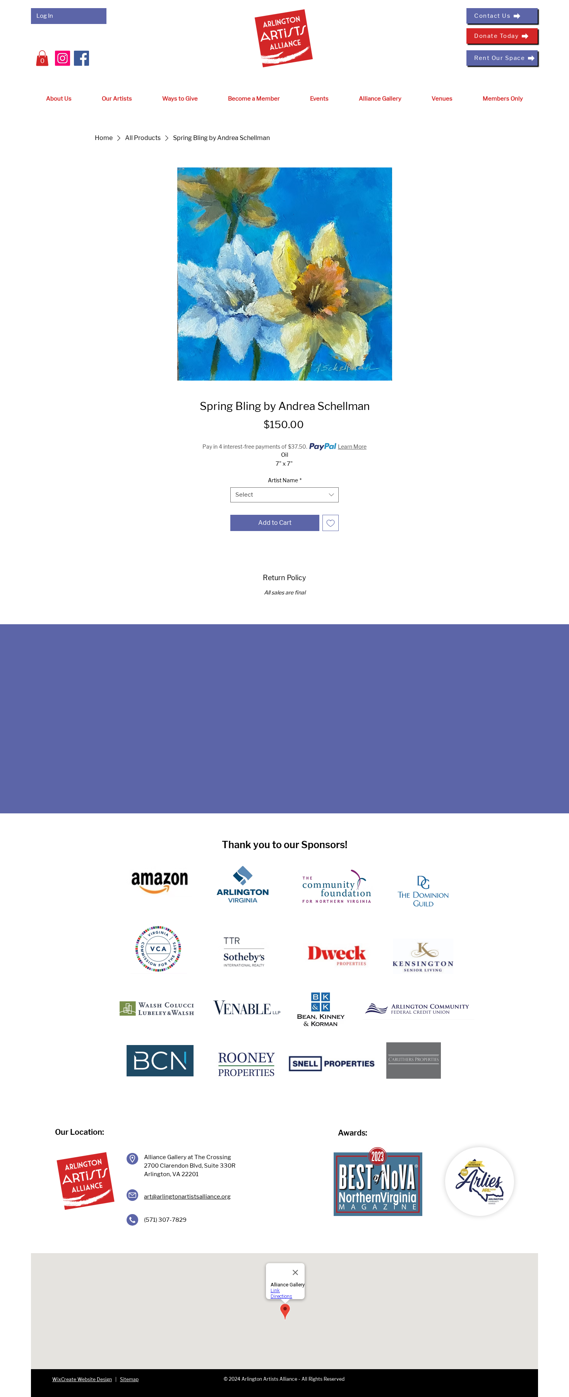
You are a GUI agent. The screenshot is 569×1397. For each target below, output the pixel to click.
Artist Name (285, 480)
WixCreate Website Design (82, 1379)
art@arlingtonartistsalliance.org (187, 1196)
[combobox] (284, 494)
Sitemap (129, 1379)
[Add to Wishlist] (330, 523)
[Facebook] (81, 58)
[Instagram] (62, 58)
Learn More (352, 446)
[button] (42, 58)
